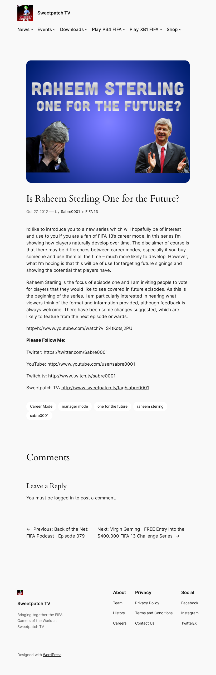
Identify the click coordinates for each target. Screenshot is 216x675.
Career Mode (41, 406)
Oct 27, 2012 (37, 211)
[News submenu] (32, 29)
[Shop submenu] (180, 29)
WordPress (52, 654)
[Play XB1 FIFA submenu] (161, 29)
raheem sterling (150, 406)
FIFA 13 (91, 211)
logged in (64, 497)
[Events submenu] (54, 29)
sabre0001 (39, 415)
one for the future (112, 406)
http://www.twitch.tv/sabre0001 (82, 376)
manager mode (75, 406)
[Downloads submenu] (86, 29)
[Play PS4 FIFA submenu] (124, 29)
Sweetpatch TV (53, 13)
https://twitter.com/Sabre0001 (76, 352)
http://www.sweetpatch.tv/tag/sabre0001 (105, 387)
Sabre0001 (70, 211)
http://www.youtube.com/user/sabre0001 (91, 364)
